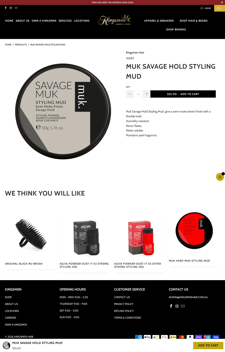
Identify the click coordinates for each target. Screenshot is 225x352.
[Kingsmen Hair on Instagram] (10, 8)
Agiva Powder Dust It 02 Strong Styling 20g (85, 234)
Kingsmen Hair (135, 52)
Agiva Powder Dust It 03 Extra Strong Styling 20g (140, 234)
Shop (8, 297)
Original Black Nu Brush (30, 234)
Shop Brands (176, 29)
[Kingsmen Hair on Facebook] (5, 8)
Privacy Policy (123, 304)
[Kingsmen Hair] (114, 20)
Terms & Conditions (127, 317)
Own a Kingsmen (44, 20)
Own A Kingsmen (16, 324)
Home (9, 20)
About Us (22, 20)
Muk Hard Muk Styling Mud (194, 232)
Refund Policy (124, 311)
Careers (10, 317)
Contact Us (122, 297)
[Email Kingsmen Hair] (15, 8)
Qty (128, 87)
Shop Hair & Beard (194, 20)
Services (65, 20)
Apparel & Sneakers (159, 20)
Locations (81, 20)
